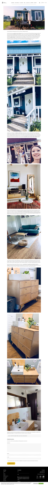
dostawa (4, 473)
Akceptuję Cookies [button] (41, 483)
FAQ (3, 472)
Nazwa (8, 453)
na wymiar (21, 2)
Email (18, 474)
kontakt (35, 2)
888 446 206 (43, 471)
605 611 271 (43, 472)
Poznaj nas (28, 2)
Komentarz (8, 442)
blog (24, 2)
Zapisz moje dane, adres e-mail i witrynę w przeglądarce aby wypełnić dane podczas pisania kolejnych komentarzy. (23, 460)
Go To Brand (4, 480)
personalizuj (17, 2)
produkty (12, 2)
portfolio (31, 2)
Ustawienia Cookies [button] (36, 483)
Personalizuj (4, 478)
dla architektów (5, 477)
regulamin (4, 471)
